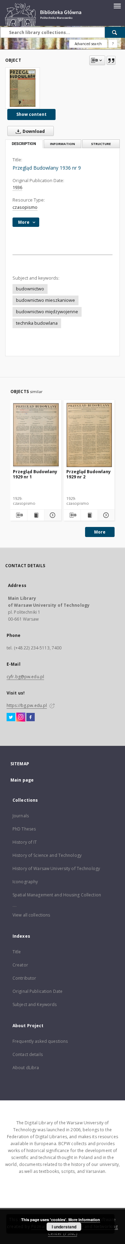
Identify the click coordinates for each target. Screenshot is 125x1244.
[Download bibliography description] (18, 515)
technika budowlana (37, 323)
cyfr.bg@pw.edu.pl (25, 677)
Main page (22, 780)
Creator (20, 965)
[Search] (115, 32)
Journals (20, 816)
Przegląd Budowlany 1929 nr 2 (88, 474)
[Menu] (117, 5)
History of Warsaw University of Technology (56, 868)
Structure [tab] (101, 144)
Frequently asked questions (40, 1041)
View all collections (31, 915)
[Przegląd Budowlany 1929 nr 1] (36, 435)
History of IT (24, 842)
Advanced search (88, 43)
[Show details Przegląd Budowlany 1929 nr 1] (51, 515)
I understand (64, 1227)
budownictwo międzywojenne (47, 312)
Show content (31, 114)
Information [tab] (62, 144)
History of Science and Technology (47, 855)
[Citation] (111, 60)
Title (16, 952)
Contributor (24, 978)
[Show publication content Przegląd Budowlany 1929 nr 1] (35, 515)
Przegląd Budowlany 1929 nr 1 (35, 474)
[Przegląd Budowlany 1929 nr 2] (89, 435)
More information (84, 1219)
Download (33, 131)
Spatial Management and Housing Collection (56, 895)
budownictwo (30, 289)
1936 (17, 187)
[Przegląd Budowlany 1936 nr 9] (22, 88)
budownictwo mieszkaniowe (45, 300)
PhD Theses (24, 829)
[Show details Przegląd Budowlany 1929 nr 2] (105, 515)
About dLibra (25, 1068)
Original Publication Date (37, 991)
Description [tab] (24, 144)
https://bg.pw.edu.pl (27, 705)
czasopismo (25, 207)
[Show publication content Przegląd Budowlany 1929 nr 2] (89, 515)
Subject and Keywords (34, 1004)
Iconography (25, 882)
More (100, 532)
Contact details (27, 1054)
